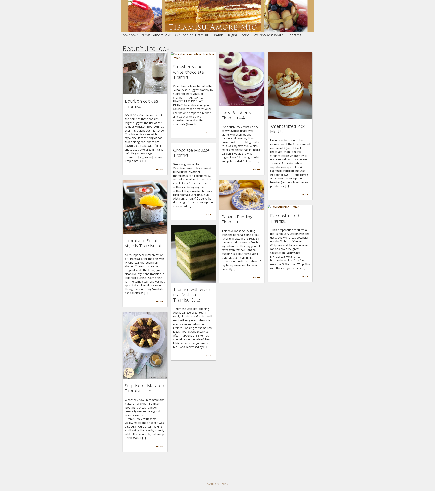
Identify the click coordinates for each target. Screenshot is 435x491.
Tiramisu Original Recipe (231, 35)
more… (160, 169)
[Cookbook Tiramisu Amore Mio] (217, 31)
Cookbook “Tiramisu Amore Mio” (146, 35)
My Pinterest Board (268, 35)
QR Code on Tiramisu (191, 35)
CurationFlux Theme (217, 483)
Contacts (294, 35)
